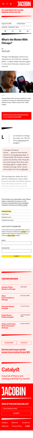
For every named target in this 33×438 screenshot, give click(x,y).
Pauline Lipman (25, 295)
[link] (11, 4)
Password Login (6, 211)
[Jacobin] (24, 4)
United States (21, 23)
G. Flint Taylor (25, 306)
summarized (21, 140)
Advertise (5, 426)
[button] (3, 4)
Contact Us (26, 423)
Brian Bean (24, 287)
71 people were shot (19, 155)
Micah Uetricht (25, 323)
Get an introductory (10, 10)
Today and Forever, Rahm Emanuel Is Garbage (9, 326)
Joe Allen (6, 51)
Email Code (5, 214)
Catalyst (5, 423)
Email (4, 240)
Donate (24, 343)
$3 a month (23, 205)
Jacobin (20, 10)
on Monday (24, 169)
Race (17, 27)
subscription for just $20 (11, 12)
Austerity (4, 27)
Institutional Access (7, 220)
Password (5, 248)
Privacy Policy (17, 426)
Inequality (11, 27)
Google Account (6, 217)
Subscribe (8, 343)
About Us (15, 423)
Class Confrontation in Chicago (8, 298)
